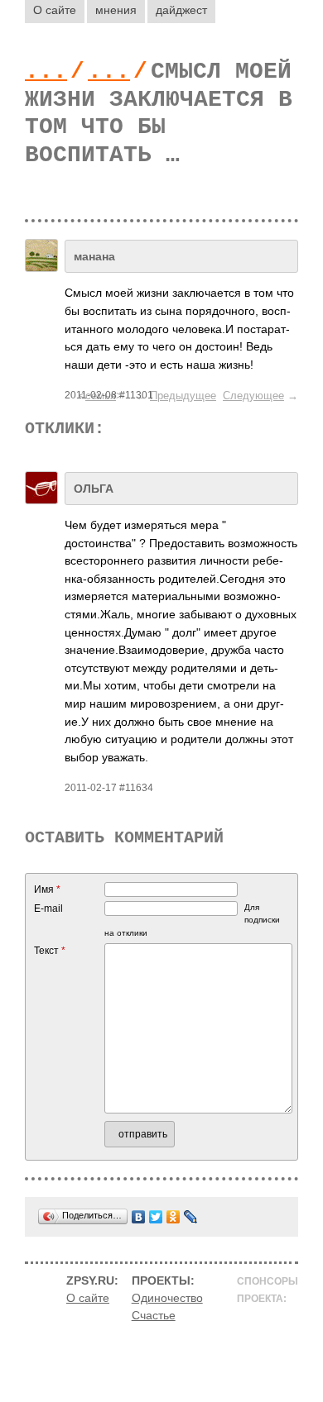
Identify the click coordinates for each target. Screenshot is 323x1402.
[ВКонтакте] (138, 1217)
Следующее (253, 395)
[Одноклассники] (173, 1217)
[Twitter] (156, 1217)
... (46, 71)
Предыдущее (183, 395)
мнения (116, 10)
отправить (142, 1134)
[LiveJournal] (191, 1217)
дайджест (181, 10)
